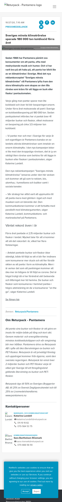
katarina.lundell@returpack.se (32, 419)
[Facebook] (47, 22)
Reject (36, 491)
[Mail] (41, 27)
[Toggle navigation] (54, 6)
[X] (41, 22)
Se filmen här (12, 299)
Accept (25, 491)
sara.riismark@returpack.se (30, 441)
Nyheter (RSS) (13, 498)
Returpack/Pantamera (26, 311)
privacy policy (36, 485)
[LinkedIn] (53, 22)
